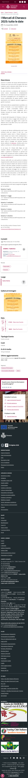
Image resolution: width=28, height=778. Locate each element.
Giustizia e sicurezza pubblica (8, 495)
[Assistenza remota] (15, 768)
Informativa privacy (5, 656)
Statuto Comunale (5, 653)
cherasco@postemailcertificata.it (12, 570)
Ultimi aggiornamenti (6, 666)
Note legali (3, 658)
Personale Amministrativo (7, 465)
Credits (2, 663)
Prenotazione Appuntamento (8, 644)
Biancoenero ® (15, 772)
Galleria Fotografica (5, 548)
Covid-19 (3, 525)
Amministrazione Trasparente (8, 634)
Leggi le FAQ (4, 641)
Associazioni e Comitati (6, 555)
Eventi (15, 12)
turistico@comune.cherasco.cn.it (13, 256)
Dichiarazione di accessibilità (8, 636)
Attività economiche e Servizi (8, 553)
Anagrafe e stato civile (6, 480)
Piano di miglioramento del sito (8, 639)
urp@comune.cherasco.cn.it (11, 572)
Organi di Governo (5, 453)
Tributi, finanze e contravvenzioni (9, 505)
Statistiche (3, 668)
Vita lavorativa (4, 509)
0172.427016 (6, 565)
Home (2, 12)
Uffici (2, 458)
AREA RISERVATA (14, 776)
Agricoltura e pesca (5, 476)
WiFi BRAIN (4, 696)
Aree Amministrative (6, 455)
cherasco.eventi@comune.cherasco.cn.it (11, 229)
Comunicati (3, 520)
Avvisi (2, 532)
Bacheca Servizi (5, 651)
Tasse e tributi (4, 527)
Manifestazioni (4, 523)
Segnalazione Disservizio (7, 646)
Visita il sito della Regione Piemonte (10, 679)
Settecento (13, 143)
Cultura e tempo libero (6, 490)
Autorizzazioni (4, 485)
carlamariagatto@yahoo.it (10, 625)
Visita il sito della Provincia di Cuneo (10, 681)
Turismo (3, 507)
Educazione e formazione (7, 493)
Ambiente (3, 478)
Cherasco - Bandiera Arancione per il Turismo (12, 691)
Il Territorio (3, 545)
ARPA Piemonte (5, 686)
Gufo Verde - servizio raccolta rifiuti (9, 688)
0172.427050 (11, 254)
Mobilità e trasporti (5, 500)
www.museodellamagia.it (7, 157)
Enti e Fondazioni (5, 462)
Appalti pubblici (4, 483)
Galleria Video (4, 550)
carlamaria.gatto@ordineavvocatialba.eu (13, 627)
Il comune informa (5, 530)
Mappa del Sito (4, 670)
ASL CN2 (3, 684)
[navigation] (3, 6)
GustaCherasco (4, 693)
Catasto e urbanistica (6, 488)
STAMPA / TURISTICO (9, 249)
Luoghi (2, 543)
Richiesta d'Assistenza (6, 649)
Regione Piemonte (5, 1)
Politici (2, 467)
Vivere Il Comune (9, 12)
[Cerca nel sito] (24, 7)
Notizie (2, 518)
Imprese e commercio (6, 497)
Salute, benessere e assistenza (8, 502)
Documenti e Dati (5, 460)
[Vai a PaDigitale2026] (10, 445)
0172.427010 (6, 563)
